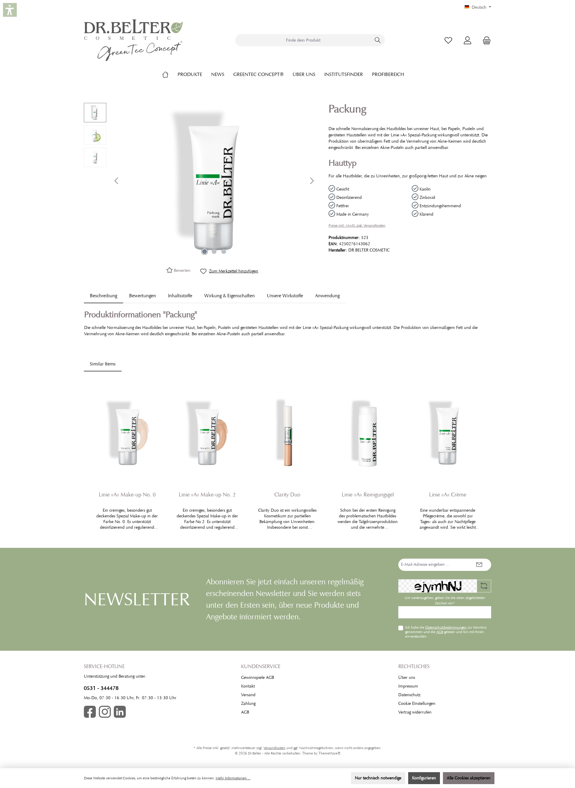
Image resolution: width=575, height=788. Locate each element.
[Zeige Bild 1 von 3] (204, 251)
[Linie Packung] (214, 180)
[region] (200, 180)
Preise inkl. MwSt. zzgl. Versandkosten (357, 225)
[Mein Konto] (467, 40)
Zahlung (248, 703)
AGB (439, 632)
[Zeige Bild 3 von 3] (223, 251)
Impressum (408, 686)
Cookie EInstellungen (416, 703)
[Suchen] (378, 40)
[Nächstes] (311, 180)
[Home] (170, 74)
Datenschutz (409, 694)
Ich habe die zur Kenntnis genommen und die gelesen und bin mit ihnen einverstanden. (445, 631)
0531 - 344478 (101, 688)
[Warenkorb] (485, 40)
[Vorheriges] (116, 180)
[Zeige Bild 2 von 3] (214, 251)
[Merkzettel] (448, 40)
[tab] (103, 295)
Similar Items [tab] (103, 364)
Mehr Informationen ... (233, 778)
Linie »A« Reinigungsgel (368, 494)
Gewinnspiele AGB (257, 677)
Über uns (406, 677)
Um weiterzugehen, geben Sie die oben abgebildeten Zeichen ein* (445, 600)
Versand (248, 694)
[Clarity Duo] (287, 433)
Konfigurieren (424, 778)
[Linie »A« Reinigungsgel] (367, 433)
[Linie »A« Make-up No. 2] (207, 433)
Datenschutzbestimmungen (446, 627)
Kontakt (248, 686)
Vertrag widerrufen (415, 712)
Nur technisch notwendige (378, 778)
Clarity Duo (287, 494)
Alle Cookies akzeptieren (469, 778)
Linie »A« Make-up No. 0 (127, 494)
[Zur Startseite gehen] (133, 40)
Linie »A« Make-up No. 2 (207, 494)
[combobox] (303, 40)
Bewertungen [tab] (142, 296)
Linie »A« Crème (447, 494)
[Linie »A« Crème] (447, 433)
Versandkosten (274, 748)
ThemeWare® (330, 753)
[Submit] (479, 565)
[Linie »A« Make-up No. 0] (127, 433)
